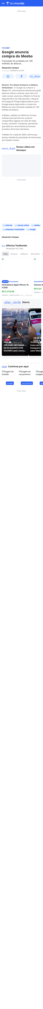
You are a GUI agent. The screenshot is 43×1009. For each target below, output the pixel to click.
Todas (5, 254)
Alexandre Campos (10, 68)
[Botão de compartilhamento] (8, 76)
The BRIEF (6, 48)
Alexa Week (35, 254)
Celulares (14, 254)
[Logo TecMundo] (15, 3)
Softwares (24, 254)
